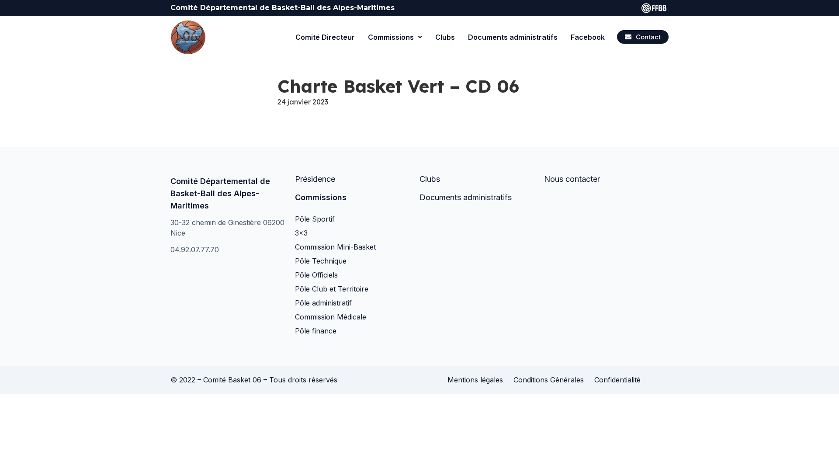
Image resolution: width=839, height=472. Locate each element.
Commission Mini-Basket (335, 247)
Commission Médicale (330, 316)
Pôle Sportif (315, 219)
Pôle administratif (323, 302)
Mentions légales (475, 379)
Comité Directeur (325, 37)
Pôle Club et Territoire (331, 289)
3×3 (301, 233)
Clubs (445, 37)
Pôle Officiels (316, 275)
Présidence (315, 179)
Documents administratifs (513, 37)
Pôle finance (315, 330)
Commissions (391, 37)
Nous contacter (572, 179)
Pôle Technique (321, 261)
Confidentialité (617, 379)
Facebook (588, 37)
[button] (643, 37)
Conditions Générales (548, 379)
